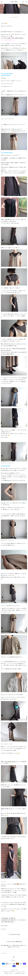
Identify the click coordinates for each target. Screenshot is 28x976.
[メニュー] (1, 2)
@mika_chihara (4, 437)
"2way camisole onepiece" (10, 761)
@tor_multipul (4, 925)
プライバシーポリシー (21, 971)
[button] (23, 2)
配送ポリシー (11, 973)
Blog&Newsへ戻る (15, 934)
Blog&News (15, 17)
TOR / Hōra (15, 969)
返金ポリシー (13, 971)
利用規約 (6, 973)
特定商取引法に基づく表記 (20, 973)
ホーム (11, 17)
